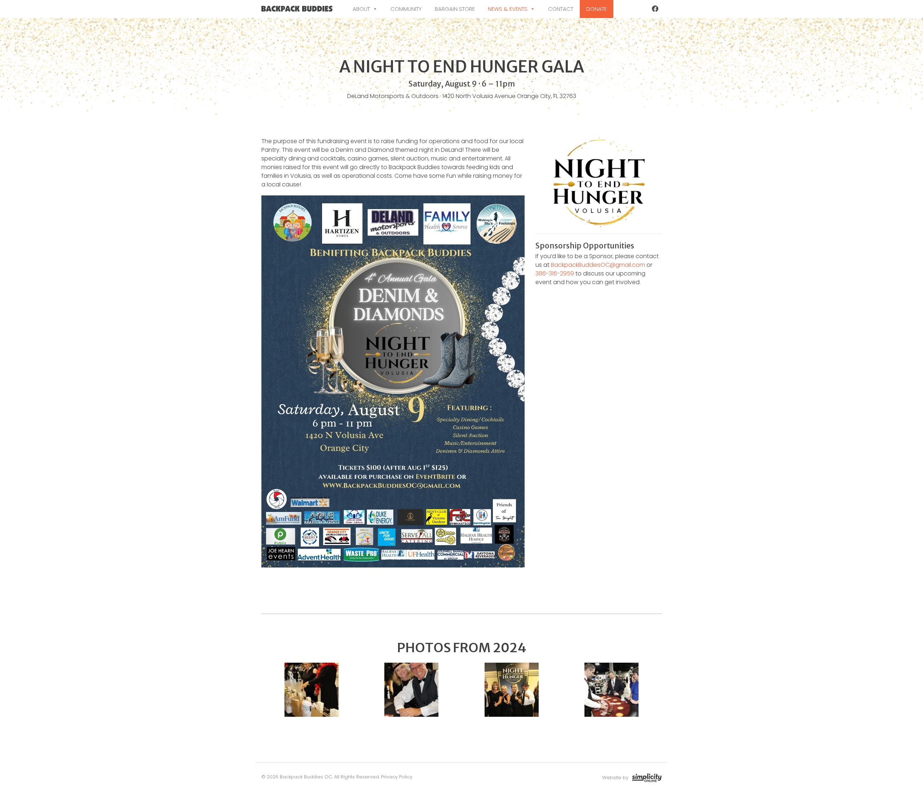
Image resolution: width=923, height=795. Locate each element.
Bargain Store (455, 9)
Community (406, 9)
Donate (596, 9)
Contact (560, 9)
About (361, 9)
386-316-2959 (554, 273)
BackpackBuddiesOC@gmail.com (598, 265)
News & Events (507, 9)
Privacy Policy (396, 777)
